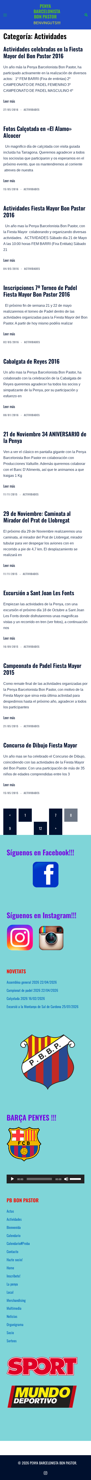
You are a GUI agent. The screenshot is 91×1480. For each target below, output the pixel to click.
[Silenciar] (66, 1179)
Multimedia (14, 1308)
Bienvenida (14, 1227)
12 (40, 828)
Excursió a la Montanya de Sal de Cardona (34, 1006)
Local (10, 1292)
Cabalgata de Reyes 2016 (31, 361)
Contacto (12, 1251)
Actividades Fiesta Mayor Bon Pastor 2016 (44, 211)
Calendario (14, 1235)
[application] (45, 1179)
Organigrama (15, 1324)
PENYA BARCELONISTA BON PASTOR (47, 11)
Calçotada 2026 (17, 998)
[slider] (76, 1179)
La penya (12, 1284)
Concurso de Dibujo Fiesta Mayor (40, 745)
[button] (86, 14)
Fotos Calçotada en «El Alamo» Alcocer (37, 131)
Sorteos (12, 1340)
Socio (10, 1332)
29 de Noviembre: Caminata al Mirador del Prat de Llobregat (37, 516)
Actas (10, 1211)
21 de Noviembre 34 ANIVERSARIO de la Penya (44, 437)
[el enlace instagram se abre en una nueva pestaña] (45, 1472)
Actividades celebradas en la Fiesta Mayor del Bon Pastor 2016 (43, 52)
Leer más (9, 101)
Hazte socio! (15, 1259)
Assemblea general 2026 (23, 982)
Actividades (32, 109)
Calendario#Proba (18, 1243)
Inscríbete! (13, 1276)
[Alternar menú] (5, 14)
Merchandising (16, 1300)
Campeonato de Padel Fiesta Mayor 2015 (42, 668)
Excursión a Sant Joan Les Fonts (38, 592)
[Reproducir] (12, 1179)
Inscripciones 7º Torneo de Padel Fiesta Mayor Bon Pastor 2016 (40, 290)
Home (10, 1267)
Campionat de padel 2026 (23, 990)
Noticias (12, 1316)
